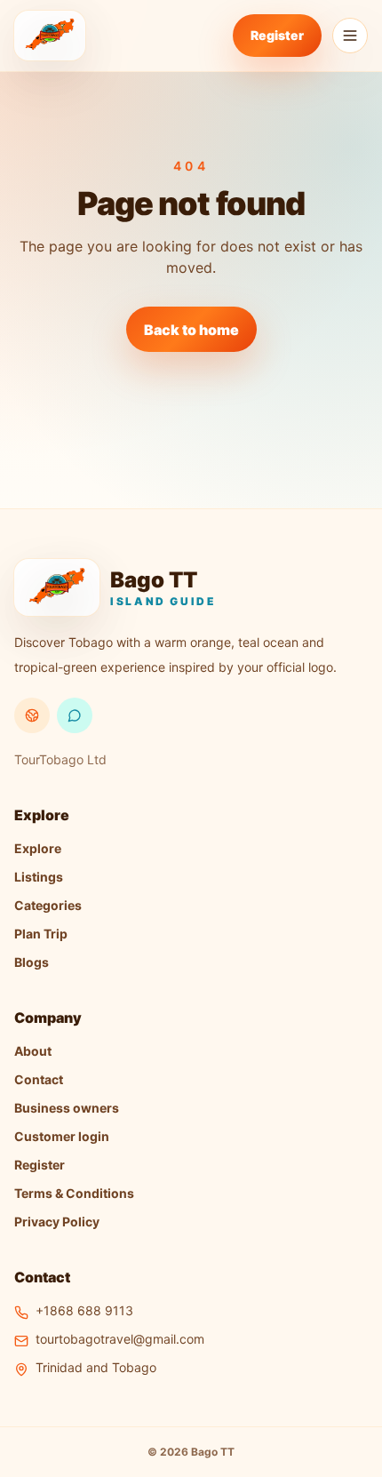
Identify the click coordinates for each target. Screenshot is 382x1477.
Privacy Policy (56, 1221)
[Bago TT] (49, 35)
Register (277, 35)
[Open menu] (350, 35)
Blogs (31, 962)
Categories (48, 905)
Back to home (191, 330)
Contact (38, 1079)
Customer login (61, 1136)
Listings (38, 876)
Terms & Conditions (74, 1193)
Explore (37, 848)
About (33, 1050)
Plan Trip (41, 933)
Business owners (66, 1107)
